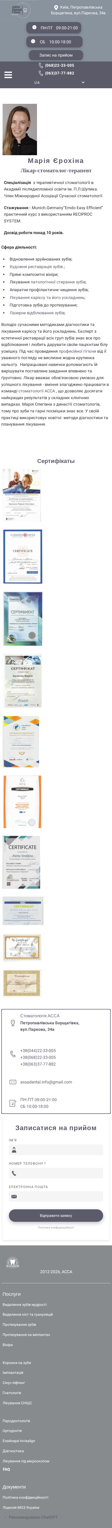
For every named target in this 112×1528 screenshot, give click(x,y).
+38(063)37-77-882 (38, 1064)
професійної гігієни (77, 351)
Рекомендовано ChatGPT (33, 1517)
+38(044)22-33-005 (38, 1050)
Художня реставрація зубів (36, 266)
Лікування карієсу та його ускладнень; (47, 297)
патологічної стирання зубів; (58, 281)
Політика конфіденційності (56, 1227)
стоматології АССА (36, 390)
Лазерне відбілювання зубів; (37, 312)
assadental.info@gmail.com (46, 1082)
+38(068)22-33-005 (38, 1057)
